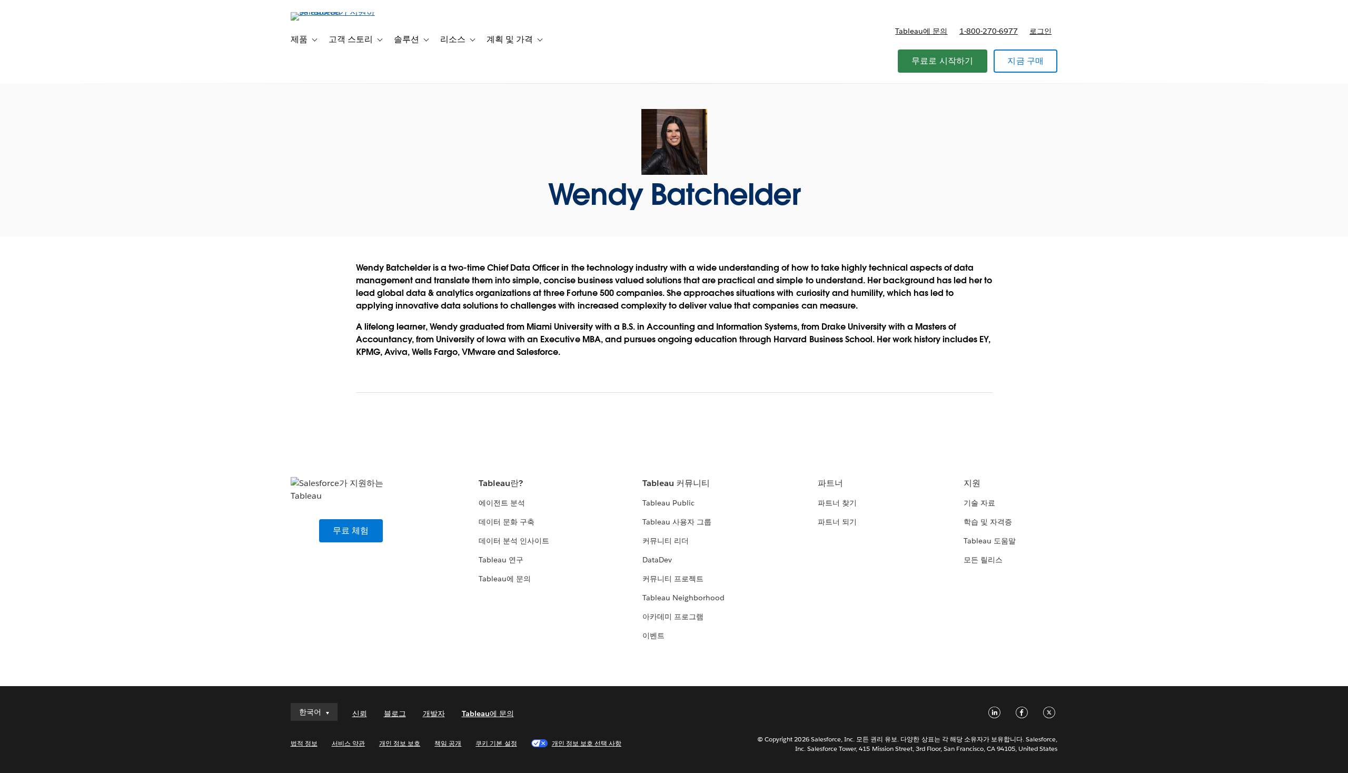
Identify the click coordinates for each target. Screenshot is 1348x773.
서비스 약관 (348, 743)
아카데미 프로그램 (672, 616)
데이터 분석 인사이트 (514, 541)
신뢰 (359, 713)
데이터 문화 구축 (506, 522)
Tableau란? (501, 483)
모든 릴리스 (983, 559)
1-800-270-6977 (988, 31)
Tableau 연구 (501, 559)
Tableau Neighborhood (683, 597)
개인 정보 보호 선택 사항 (586, 743)
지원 (972, 483)
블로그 (395, 713)
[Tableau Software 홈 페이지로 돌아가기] (335, 11)
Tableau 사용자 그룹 (676, 522)
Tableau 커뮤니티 (676, 483)
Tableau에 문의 (921, 31)
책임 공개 (447, 743)
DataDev (657, 559)
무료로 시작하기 (942, 60)
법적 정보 (304, 743)
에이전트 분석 (502, 503)
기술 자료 (979, 503)
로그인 (1040, 31)
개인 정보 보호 (399, 743)
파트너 (830, 483)
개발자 (434, 713)
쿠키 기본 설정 (496, 743)
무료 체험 (351, 530)
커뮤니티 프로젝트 (672, 578)
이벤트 (653, 635)
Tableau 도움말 (990, 541)
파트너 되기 (837, 522)
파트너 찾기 (837, 503)
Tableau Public (668, 503)
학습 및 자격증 (988, 522)
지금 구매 (1025, 60)
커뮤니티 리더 (665, 541)
